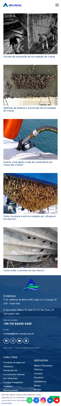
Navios (37, 385)
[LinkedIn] (26, 341)
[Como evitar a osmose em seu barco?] (30, 247)
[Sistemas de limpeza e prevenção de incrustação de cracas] (30, 85)
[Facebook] (6, 341)
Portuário (38, 373)
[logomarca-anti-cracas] (12, 5)
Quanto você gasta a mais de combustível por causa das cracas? (28, 163)
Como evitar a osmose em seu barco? (23, 270)
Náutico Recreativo (43, 365)
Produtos (7, 386)
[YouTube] (19, 341)
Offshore (38, 369)
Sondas (37, 389)
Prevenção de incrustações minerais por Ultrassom (14, 374)
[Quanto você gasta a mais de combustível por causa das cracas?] (30, 139)
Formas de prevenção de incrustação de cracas (29, 56)
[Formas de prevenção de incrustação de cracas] (30, 33)
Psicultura (38, 377)
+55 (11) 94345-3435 (17, 323)
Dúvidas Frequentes (13, 382)
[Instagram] (13, 341)
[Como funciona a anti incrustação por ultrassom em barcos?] (30, 193)
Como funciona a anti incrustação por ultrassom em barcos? (29, 217)
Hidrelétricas (40, 381)
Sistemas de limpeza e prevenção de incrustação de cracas (29, 109)
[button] (57, 5)
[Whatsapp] (29, 400)
